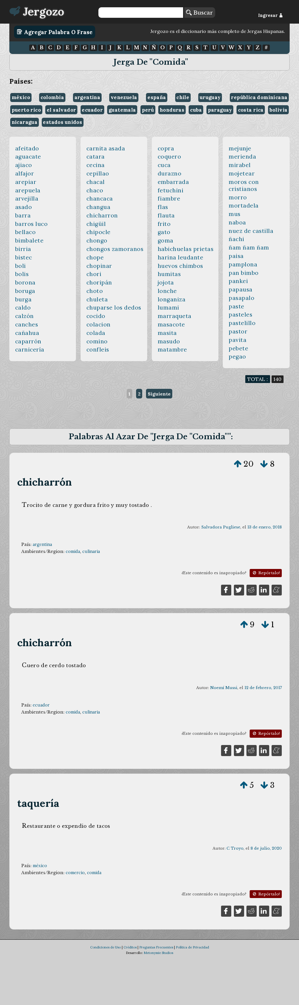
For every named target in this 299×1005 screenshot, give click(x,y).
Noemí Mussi (223, 688)
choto (94, 290)
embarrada (173, 181)
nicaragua (25, 122)
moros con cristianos (244, 185)
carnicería (29, 349)
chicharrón (44, 482)
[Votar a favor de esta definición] (237, 464)
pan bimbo (244, 272)
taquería (38, 803)
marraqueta (175, 315)
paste (236, 306)
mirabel (240, 164)
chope (95, 257)
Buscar (202, 12)
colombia (52, 97)
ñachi (236, 239)
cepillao (97, 173)
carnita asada (105, 148)
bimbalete (29, 240)
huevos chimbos (180, 265)
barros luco (31, 223)
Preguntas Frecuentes (156, 947)
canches (26, 324)
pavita (237, 339)
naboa (237, 222)
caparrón (28, 341)
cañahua (27, 332)
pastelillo (242, 322)
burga (23, 299)
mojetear (242, 173)
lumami (168, 307)
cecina (95, 164)
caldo (23, 307)
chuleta (97, 299)
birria (23, 248)
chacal (95, 181)
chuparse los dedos (113, 307)
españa (156, 97)
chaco (94, 190)
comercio (75, 872)
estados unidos (62, 122)
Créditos (130, 947)
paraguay (220, 110)
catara (95, 156)
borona (25, 282)
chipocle (98, 232)
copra (166, 148)
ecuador (92, 110)
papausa (241, 289)
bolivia (279, 110)
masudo (169, 341)
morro (238, 197)
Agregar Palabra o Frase (57, 31)
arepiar (25, 181)
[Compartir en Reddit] (251, 590)
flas (163, 206)
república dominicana (259, 97)
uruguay (210, 97)
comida (73, 551)
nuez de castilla (251, 230)
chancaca (99, 198)
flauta (166, 215)
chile (182, 97)
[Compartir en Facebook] (226, 590)
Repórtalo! (268, 573)
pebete (238, 348)
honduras (172, 110)
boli (20, 265)
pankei (238, 280)
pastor (238, 331)
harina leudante (181, 257)
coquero (169, 156)
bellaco (25, 232)
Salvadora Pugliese (220, 527)
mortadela (244, 205)
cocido (95, 315)
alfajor (24, 173)
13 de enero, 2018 (264, 527)
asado (23, 206)
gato (164, 232)
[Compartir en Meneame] (277, 590)
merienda (242, 156)
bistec (23, 257)
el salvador (61, 110)
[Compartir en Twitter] (239, 590)
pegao (237, 356)
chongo (96, 240)
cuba (196, 110)
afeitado (27, 148)
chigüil (96, 223)
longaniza (172, 299)
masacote (171, 324)
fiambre (169, 198)
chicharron (102, 215)
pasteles (240, 314)
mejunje (240, 148)
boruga (25, 290)
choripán (99, 282)
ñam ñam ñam (249, 247)
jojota (166, 282)
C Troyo (235, 848)
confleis (97, 349)
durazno (170, 173)
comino (97, 341)
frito (164, 223)
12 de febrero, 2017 (263, 688)
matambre (172, 349)
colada (95, 332)
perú (148, 110)
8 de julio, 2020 (266, 848)
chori (94, 273)
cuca (164, 164)
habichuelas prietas (186, 248)
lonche (167, 290)
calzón (24, 315)
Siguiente (159, 394)
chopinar (99, 265)
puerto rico (26, 110)
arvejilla (27, 198)
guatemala (122, 110)
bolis (22, 273)
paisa (236, 255)
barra (23, 215)
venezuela (124, 97)
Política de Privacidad (192, 947)
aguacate (28, 156)
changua (98, 206)
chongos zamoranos (115, 248)
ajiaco (23, 164)
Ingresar (268, 15)
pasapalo (241, 297)
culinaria (91, 551)
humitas (169, 273)
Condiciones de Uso (105, 947)
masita (167, 332)
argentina (87, 97)
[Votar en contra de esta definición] (264, 464)
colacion (98, 324)
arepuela (28, 190)
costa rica (251, 110)
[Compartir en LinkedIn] (264, 590)
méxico (21, 97)
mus (235, 213)
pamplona (243, 264)
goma (165, 240)
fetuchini (171, 190)
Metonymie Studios (158, 953)
